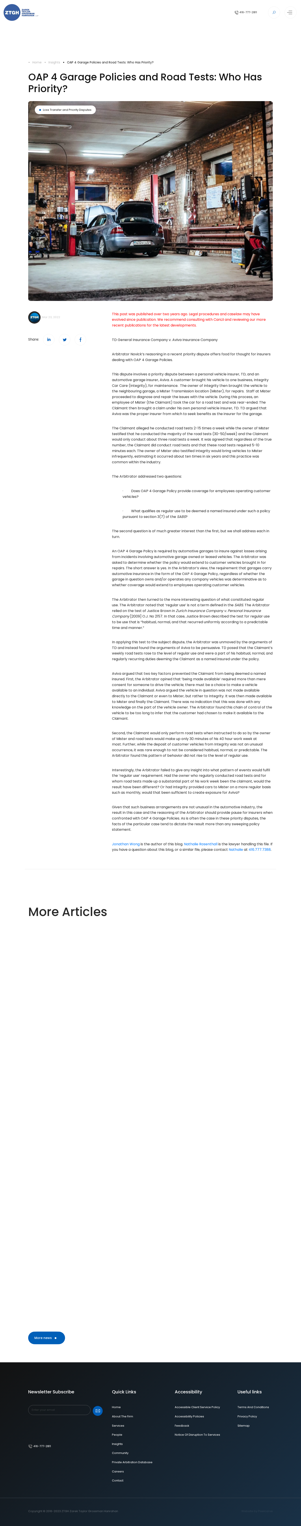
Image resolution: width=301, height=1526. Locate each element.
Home (37, 62)
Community (120, 1453)
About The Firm (122, 1416)
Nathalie (236, 849)
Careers (118, 1471)
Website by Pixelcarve (257, 1511)
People (117, 1435)
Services (118, 1426)
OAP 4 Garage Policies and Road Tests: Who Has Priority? (110, 62)
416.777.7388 (260, 849)
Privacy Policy (247, 1416)
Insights (54, 62)
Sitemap (244, 1426)
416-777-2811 (248, 12)
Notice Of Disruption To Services (197, 1435)
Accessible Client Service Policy (197, 1407)
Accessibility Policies (189, 1416)
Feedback (182, 1426)
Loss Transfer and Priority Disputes (67, 110)
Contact (117, 1480)
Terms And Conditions (253, 1407)
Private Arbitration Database (132, 1462)
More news (43, 1338)
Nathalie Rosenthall (200, 844)
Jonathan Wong (126, 844)
